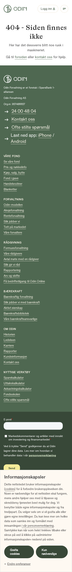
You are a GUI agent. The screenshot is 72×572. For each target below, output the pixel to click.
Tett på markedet (15, 227)
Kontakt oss (23, 119)
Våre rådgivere (13, 253)
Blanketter (10, 189)
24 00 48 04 (24, 111)
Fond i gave (11, 178)
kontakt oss (43, 57)
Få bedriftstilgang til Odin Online (24, 281)
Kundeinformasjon (15, 357)
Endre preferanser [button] (19, 564)
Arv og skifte (12, 276)
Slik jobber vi (12, 221)
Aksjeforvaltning (14, 210)
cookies (10, 489)
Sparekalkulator (14, 378)
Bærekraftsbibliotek (16, 313)
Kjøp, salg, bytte (14, 173)
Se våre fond (12, 162)
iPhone (44, 135)
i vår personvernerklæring (38, 526)
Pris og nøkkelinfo (15, 167)
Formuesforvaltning (16, 248)
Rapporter (10, 351)
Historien (9, 334)
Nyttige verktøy (17, 372)
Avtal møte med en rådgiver (21, 259)
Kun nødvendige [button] (49, 552)
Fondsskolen (12, 394)
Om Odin (10, 329)
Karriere (9, 345)
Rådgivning (13, 242)
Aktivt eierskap (13, 308)
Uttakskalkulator (14, 383)
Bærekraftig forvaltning (18, 297)
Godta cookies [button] (15, 552)
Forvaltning (13, 199)
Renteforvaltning (14, 216)
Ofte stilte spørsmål (31, 127)
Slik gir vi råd (12, 265)
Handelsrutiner (13, 184)
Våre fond (12, 156)
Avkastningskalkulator (17, 389)
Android (18, 141)
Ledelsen (9, 340)
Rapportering (12, 270)
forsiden (21, 57)
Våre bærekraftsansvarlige (20, 319)
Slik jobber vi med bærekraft (22, 302)
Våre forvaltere (13, 232)
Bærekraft (13, 291)
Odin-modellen (13, 205)
